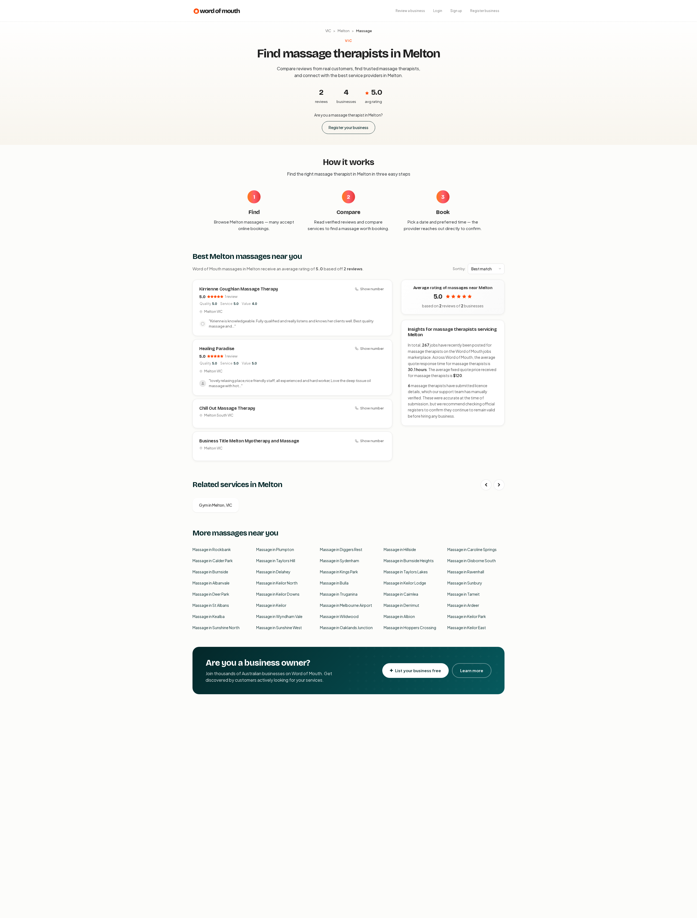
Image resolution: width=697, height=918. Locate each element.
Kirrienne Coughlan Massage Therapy (238, 289)
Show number (372, 289)
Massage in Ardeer (463, 605)
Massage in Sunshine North (216, 627)
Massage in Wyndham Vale (279, 616)
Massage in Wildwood (339, 616)
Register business (484, 11)
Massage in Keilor (271, 605)
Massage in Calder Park (212, 560)
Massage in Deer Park (210, 594)
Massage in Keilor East (466, 627)
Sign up (456, 11)
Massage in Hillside (400, 549)
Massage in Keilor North (277, 582)
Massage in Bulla (334, 582)
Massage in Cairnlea (401, 594)
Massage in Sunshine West (279, 627)
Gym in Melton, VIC (215, 505)
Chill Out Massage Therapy (227, 408)
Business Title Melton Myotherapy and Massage (249, 440)
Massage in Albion (399, 616)
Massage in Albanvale (211, 582)
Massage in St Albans (210, 605)
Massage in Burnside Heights (409, 560)
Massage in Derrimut (401, 605)
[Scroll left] (486, 484)
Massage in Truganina (338, 594)
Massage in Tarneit (463, 594)
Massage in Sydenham (339, 560)
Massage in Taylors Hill (275, 560)
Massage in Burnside (210, 571)
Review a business (410, 11)
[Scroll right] (499, 484)
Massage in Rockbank (211, 549)
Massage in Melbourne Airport (346, 605)
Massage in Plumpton (275, 549)
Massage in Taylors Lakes (406, 571)
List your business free (418, 670)
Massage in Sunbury (464, 582)
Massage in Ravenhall (465, 571)
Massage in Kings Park (339, 571)
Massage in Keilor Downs (277, 594)
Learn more (471, 670)
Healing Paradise (216, 348)
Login (437, 11)
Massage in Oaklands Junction (346, 627)
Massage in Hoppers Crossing (410, 627)
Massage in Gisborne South (471, 560)
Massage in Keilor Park (466, 616)
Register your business (348, 127)
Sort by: (459, 269)
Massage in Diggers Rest (341, 549)
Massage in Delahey (273, 571)
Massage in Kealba (208, 616)
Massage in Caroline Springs (472, 549)
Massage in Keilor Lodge (405, 582)
